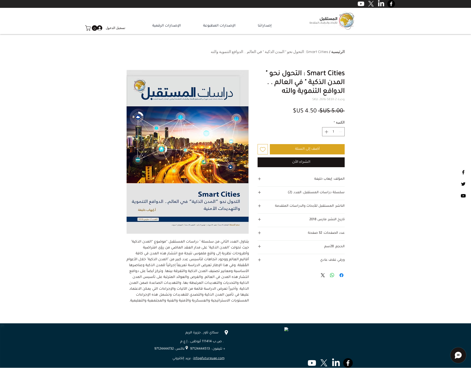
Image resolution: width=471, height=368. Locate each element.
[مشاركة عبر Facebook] (341, 275)
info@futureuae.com (208, 358)
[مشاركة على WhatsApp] (332, 275)
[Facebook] (463, 172)
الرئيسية (338, 52)
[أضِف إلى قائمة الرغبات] (263, 149)
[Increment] (326, 131)
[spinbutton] (333, 131)
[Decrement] (341, 131)
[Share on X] (323, 275)
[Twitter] (463, 184)
